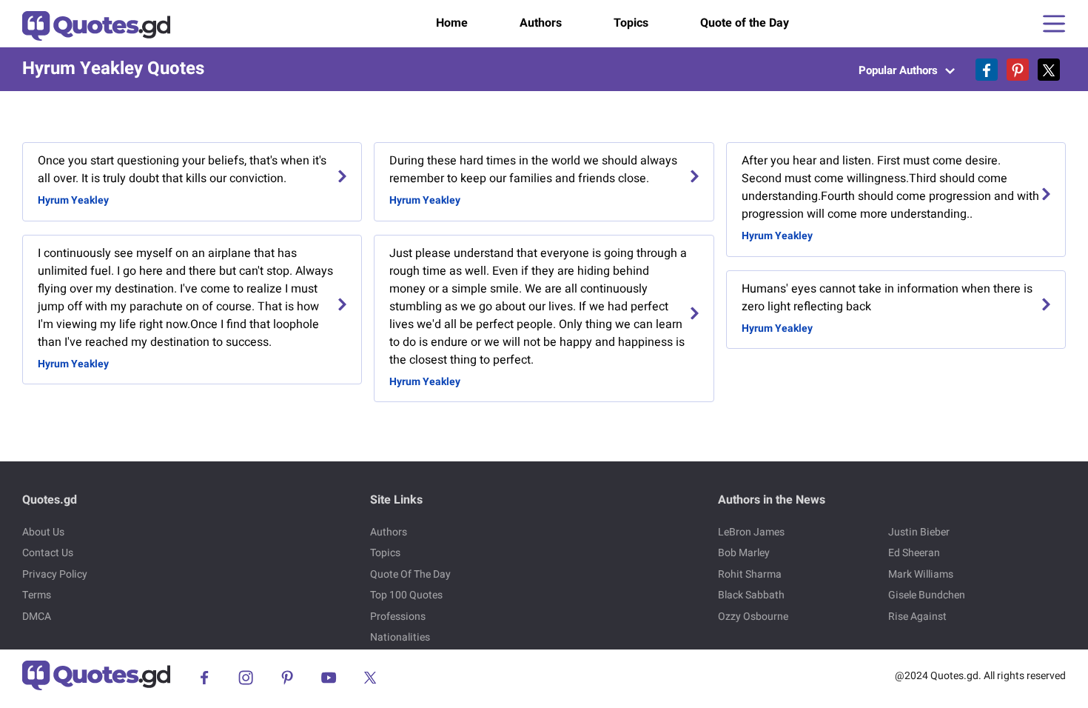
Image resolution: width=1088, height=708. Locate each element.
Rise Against (917, 616)
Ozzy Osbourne (753, 616)
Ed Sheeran (914, 553)
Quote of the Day (744, 23)
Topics (631, 23)
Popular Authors (900, 70)
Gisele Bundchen (926, 595)
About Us (43, 532)
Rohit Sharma (750, 574)
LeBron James (751, 532)
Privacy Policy (54, 574)
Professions (398, 616)
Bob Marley (744, 553)
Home (452, 23)
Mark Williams (920, 574)
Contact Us (47, 553)
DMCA (36, 616)
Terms (36, 595)
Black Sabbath (751, 595)
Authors (541, 23)
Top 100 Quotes (406, 595)
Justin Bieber (919, 532)
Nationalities (400, 637)
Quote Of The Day (410, 574)
